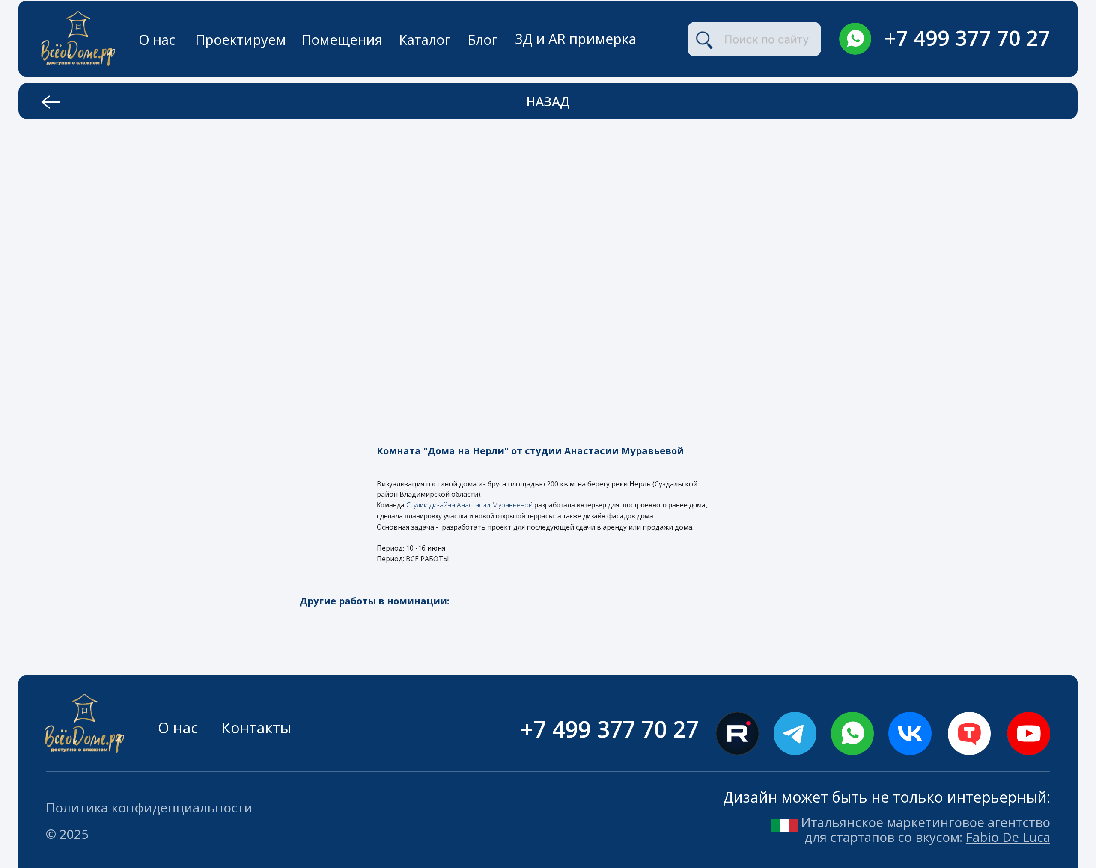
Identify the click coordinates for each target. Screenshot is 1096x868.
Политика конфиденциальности (149, 807)
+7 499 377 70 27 (967, 38)
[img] (855, 39)
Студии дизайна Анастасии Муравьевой (470, 505)
